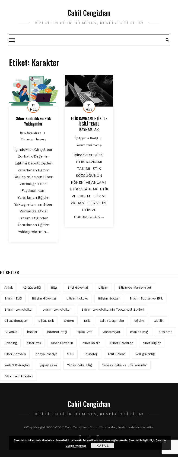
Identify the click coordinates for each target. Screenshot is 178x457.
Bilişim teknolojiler (18, 309)
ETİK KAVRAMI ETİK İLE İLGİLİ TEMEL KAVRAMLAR (89, 123)
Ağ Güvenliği (32, 287)
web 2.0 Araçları (17, 365)
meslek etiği (139, 332)
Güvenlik (10, 332)
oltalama (165, 332)
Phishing (10, 343)
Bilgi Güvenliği (78, 287)
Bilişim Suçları (109, 298)
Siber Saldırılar (121, 343)
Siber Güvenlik (62, 343)
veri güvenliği (145, 354)
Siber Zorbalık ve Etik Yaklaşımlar (33, 121)
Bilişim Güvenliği (44, 298)
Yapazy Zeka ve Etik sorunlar (124, 365)
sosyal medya (46, 354)
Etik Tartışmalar (112, 320)
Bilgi (54, 287)
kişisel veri (84, 332)
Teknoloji (91, 354)
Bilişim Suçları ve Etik (146, 298)
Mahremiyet (111, 332)
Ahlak (8, 287)
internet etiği (57, 332)
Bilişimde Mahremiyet (134, 287)
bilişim (103, 287)
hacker (32, 332)
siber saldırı (91, 343)
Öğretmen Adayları (18, 376)
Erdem (69, 320)
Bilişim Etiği (13, 298)
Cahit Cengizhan (89, 12)
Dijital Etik (46, 320)
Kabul (103, 445)
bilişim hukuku (77, 298)
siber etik (34, 343)
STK (70, 354)
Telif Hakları (117, 354)
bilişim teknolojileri (57, 309)
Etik (87, 320)
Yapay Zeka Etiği (79, 365)
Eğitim (139, 320)
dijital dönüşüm (16, 320)
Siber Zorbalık (15, 354)
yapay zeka (48, 365)
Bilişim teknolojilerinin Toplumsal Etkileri (112, 309)
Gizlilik (158, 320)
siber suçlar (152, 343)
